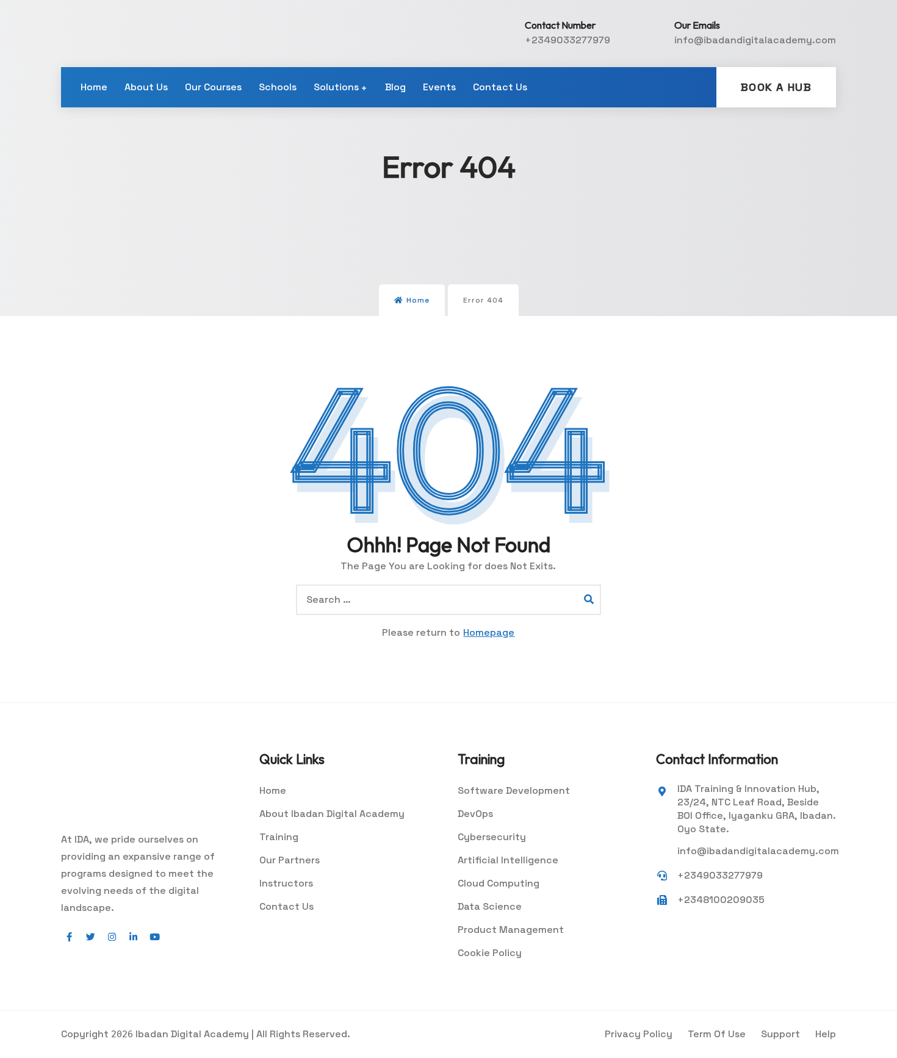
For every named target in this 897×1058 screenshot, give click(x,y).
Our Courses (213, 87)
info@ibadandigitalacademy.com (755, 40)
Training (278, 836)
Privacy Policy (638, 1033)
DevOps (475, 813)
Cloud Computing (498, 883)
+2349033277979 (567, 40)
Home (94, 87)
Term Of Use (717, 1033)
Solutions (336, 87)
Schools (278, 87)
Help (825, 1033)
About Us (146, 87)
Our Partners (289, 860)
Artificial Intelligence (508, 860)
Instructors (286, 883)
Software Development (514, 790)
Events (439, 87)
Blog (395, 87)
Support (780, 1033)
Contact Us (500, 87)
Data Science (490, 906)
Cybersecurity (492, 836)
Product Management (511, 929)
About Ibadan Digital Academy (332, 813)
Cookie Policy (490, 952)
